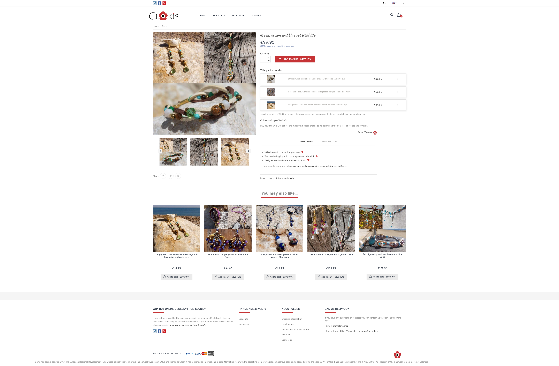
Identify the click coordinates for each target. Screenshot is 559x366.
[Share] (163, 176)
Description (329, 142)
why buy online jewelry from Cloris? (187, 325)
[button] (399, 15)
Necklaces (244, 324)
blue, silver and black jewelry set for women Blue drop (279, 255)
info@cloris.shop (340, 326)
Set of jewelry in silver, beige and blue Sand (383, 255)
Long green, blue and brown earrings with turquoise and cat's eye (176, 255)
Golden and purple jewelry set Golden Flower (228, 255)
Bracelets (243, 319)
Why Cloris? (307, 142)
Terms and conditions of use (295, 330)
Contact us (287, 340)
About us (286, 335)
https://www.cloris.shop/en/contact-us (359, 331)
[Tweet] (171, 176)
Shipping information (292, 319)
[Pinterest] (178, 176)
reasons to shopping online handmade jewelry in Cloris (319, 166)
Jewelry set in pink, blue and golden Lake (331, 254)
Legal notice (288, 324)
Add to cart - (297, 59)
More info (310, 156)
